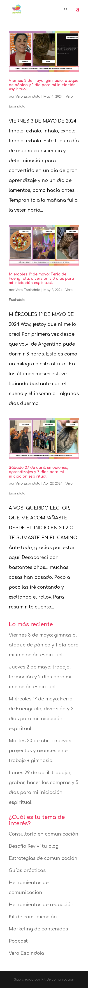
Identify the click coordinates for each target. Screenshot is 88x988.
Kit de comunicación (33, 916)
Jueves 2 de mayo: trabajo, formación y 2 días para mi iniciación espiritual (40, 676)
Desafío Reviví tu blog (33, 846)
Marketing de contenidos (38, 929)
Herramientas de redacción (41, 904)
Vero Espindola (28, 96)
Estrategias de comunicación (43, 858)
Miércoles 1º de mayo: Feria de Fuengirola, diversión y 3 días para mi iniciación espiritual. (41, 278)
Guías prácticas (27, 870)
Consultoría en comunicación (43, 834)
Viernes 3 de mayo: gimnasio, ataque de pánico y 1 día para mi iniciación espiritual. (43, 85)
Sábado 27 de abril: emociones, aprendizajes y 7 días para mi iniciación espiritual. (38, 472)
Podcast (18, 941)
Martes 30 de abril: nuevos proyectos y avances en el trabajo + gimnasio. (40, 750)
